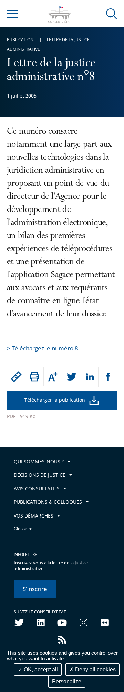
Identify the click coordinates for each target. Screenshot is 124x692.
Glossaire (23, 529)
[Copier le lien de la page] (16, 376)
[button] (111, 13)
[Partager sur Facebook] (108, 377)
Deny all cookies (95, 669)
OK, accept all (40, 669)
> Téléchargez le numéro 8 (42, 348)
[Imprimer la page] (34, 376)
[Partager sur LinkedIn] (89, 377)
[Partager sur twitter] (71, 377)
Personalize (66, 681)
